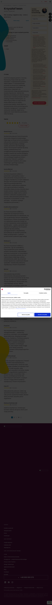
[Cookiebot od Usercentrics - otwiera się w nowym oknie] (45, 289)
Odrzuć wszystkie (26, 314)
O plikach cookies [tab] (43, 293)
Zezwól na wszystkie (42, 314)
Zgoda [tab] (9, 293)
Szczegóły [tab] (26, 293)
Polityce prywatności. (21, 308)
